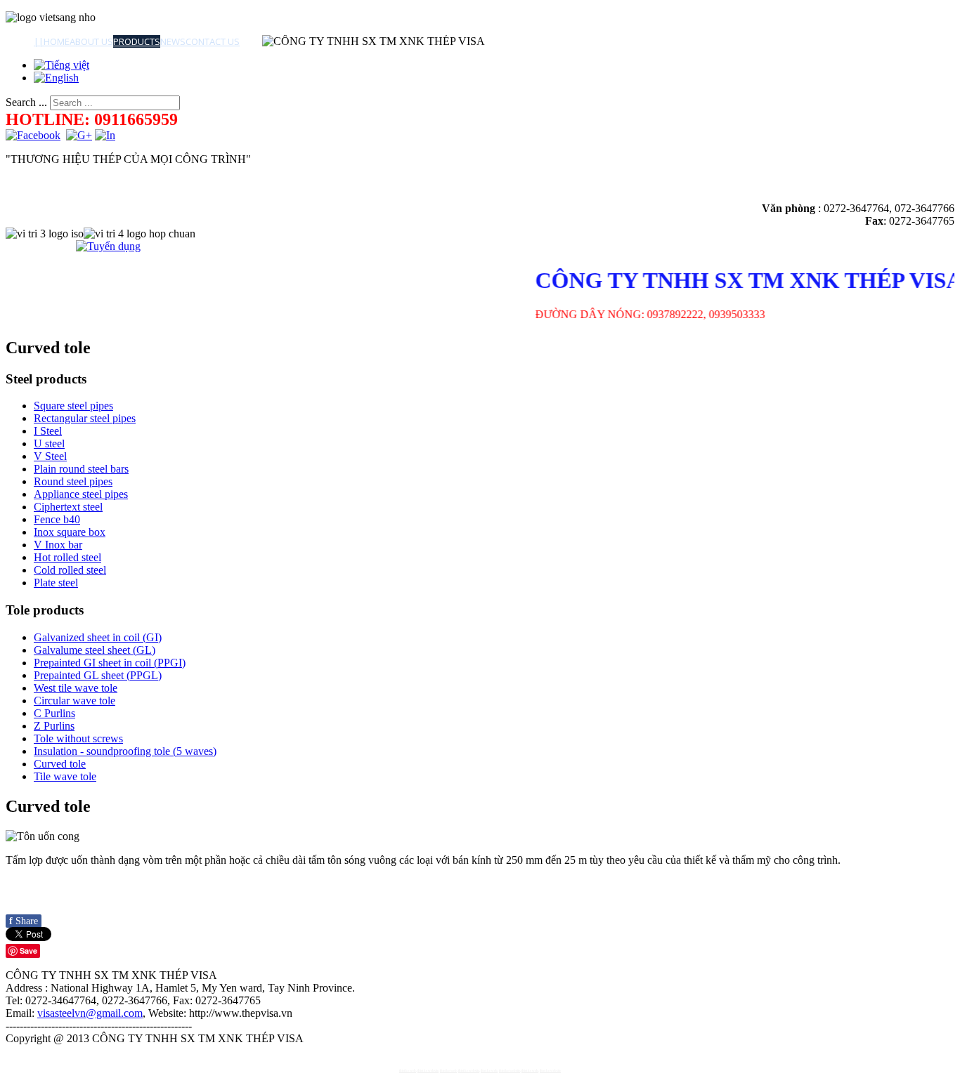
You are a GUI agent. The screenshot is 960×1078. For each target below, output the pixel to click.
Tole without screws (78, 738)
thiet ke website (428, 1070)
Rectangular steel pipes (85, 418)
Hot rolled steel (67, 557)
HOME (57, 41)
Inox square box (69, 532)
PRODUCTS (136, 41)
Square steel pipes (73, 406)
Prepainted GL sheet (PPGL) (98, 675)
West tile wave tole (75, 688)
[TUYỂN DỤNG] (108, 246)
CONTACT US (213, 41)
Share (23, 921)
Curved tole (60, 764)
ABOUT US (91, 41)
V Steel (50, 456)
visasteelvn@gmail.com (90, 1013)
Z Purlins (54, 726)
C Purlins (54, 713)
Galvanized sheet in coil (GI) (98, 637)
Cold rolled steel (70, 570)
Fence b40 (57, 519)
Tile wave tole (65, 776)
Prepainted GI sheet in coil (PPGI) (110, 663)
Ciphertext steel (68, 507)
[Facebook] (33, 135)
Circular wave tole (74, 700)
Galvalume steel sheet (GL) (94, 650)
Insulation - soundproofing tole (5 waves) (125, 751)
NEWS (173, 41)
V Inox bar (58, 545)
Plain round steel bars (81, 469)
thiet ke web (407, 1070)
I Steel (48, 431)
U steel (49, 443)
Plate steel (56, 583)
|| (39, 41)
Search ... (26, 102)
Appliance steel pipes (81, 494)
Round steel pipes (73, 481)
